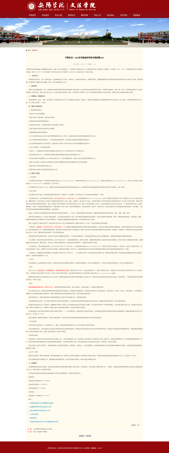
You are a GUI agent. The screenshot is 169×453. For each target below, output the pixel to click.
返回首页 (81, 436)
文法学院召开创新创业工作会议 (42, 429)
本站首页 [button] (45, 15)
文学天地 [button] (123, 15)
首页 (29, 50)
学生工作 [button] (97, 15)
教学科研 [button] (84, 15)
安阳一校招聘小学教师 (40, 432)
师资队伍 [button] (71, 15)
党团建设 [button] (136, 15)
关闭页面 (88, 436)
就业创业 (35, 50)
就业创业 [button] (110, 15)
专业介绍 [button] (58, 15)
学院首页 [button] (32, 15)
